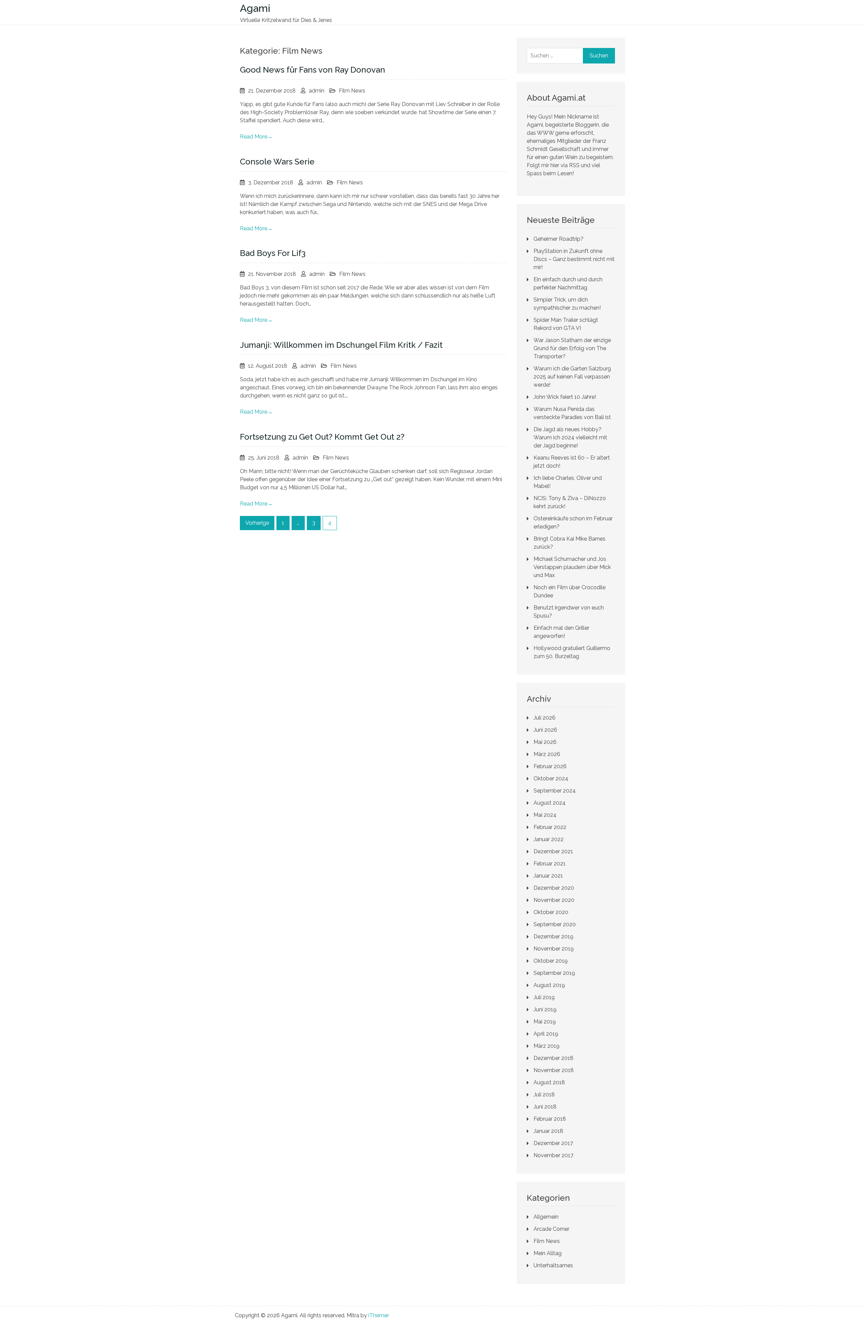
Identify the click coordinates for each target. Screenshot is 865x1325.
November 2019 (554, 948)
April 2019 (546, 1034)
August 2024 (550, 803)
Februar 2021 (550, 863)
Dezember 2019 (553, 936)
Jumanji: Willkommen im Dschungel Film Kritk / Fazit (341, 345)
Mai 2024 (545, 815)
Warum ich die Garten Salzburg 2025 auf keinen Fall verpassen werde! (572, 376)
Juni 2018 (545, 1106)
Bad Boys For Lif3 (272, 253)
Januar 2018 (548, 1131)
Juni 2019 (545, 1009)
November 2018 (554, 1070)
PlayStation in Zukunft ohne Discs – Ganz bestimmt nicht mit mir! (574, 259)
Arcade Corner (551, 1229)
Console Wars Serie (277, 161)
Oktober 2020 (551, 912)
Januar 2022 (549, 839)
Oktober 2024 (551, 778)
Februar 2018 (550, 1119)
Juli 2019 (544, 997)
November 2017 (553, 1155)
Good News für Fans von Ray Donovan (312, 70)
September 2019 (554, 973)
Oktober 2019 (551, 961)
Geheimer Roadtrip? (559, 239)
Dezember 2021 (553, 851)
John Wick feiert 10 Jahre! (565, 397)
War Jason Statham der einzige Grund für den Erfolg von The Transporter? (572, 348)
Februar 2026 (550, 766)
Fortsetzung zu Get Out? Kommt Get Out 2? (322, 437)
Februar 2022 (550, 827)
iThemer (378, 1315)
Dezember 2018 (553, 1058)
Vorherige (257, 523)
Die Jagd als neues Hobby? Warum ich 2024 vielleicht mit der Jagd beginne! (570, 437)
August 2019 (549, 985)
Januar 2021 (548, 876)
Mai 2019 (545, 1021)
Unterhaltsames (553, 1265)
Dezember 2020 (554, 888)
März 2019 (547, 1046)
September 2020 (555, 924)
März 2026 (547, 754)
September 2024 (555, 790)
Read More (256, 136)
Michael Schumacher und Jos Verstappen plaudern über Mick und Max (572, 567)
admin (316, 90)
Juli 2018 (544, 1094)
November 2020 (554, 900)
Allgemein (546, 1217)
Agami (255, 8)
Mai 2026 (545, 742)
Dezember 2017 (553, 1143)
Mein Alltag (548, 1253)
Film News (352, 90)
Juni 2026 (545, 730)
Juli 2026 (544, 718)
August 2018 (549, 1082)
